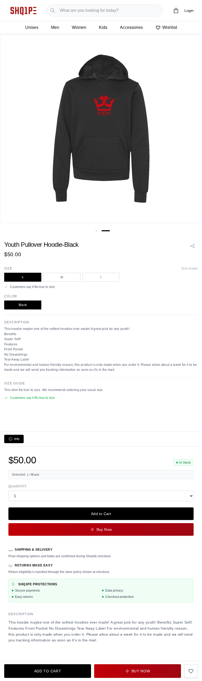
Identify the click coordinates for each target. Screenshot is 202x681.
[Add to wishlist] (191, 671)
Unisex (31, 27)
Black (23, 305)
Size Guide (189, 268)
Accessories (131, 27)
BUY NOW (141, 671)
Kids (103, 27)
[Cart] (176, 10)
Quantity (17, 486)
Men (55, 27)
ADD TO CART (47, 671)
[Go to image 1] (96, 230)
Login (189, 10)
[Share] (192, 246)
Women (79, 27)
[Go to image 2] (106, 230)
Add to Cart (101, 514)
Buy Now (104, 529)
